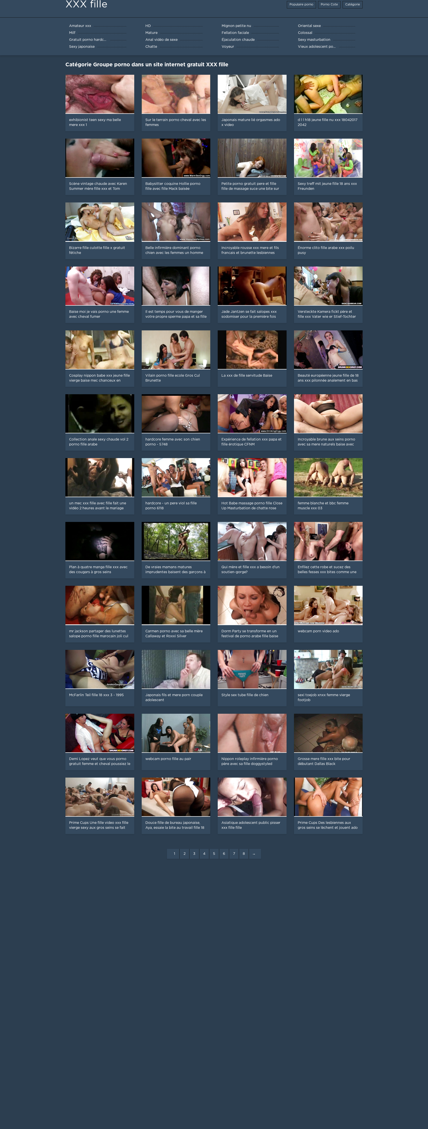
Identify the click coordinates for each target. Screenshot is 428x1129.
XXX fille (86, 4)
